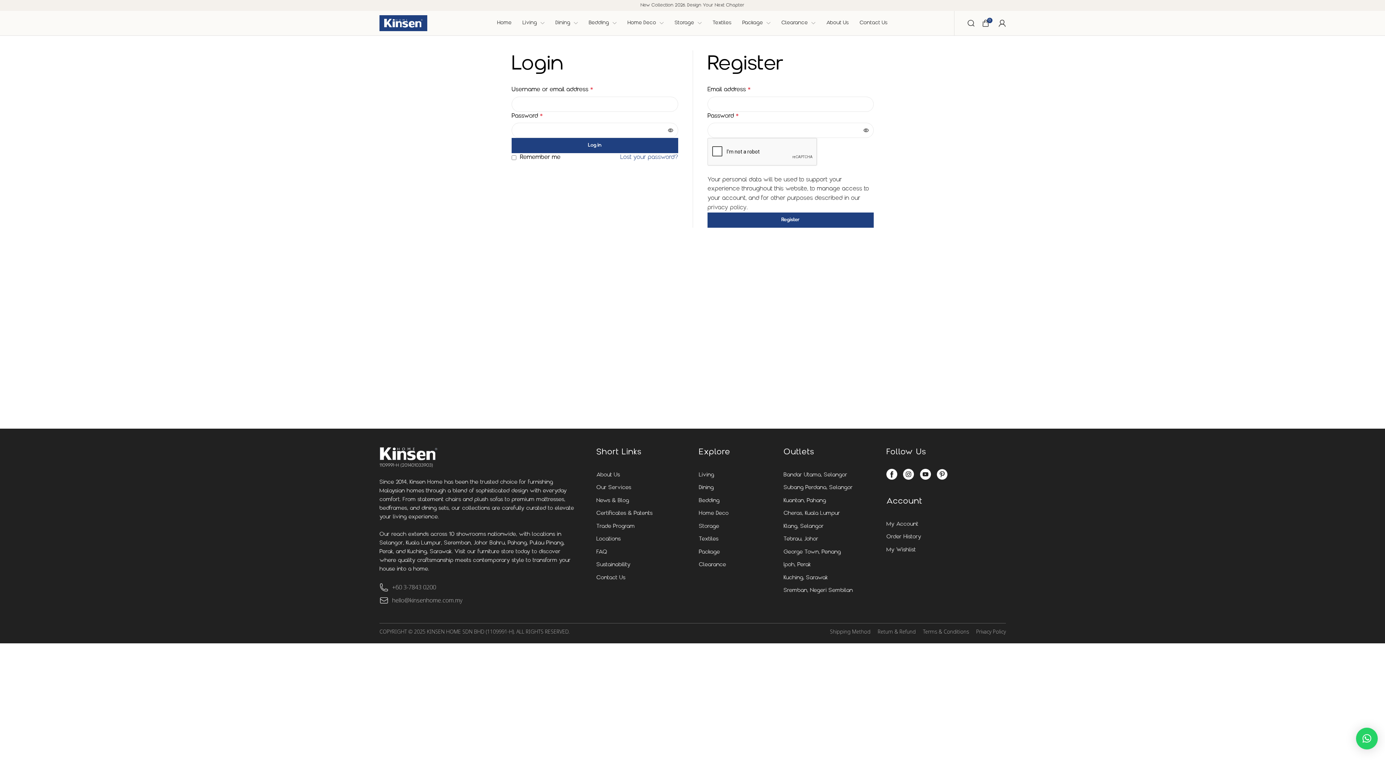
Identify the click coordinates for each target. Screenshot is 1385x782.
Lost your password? (649, 157)
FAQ (601, 552)
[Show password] (670, 130)
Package (709, 552)
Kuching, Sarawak (806, 578)
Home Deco (714, 513)
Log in (594, 145)
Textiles (708, 539)
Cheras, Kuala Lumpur (812, 513)
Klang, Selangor (804, 526)
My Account (902, 524)
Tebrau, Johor (801, 539)
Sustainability (613, 565)
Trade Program (615, 526)
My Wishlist (901, 550)
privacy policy (727, 208)
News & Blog (612, 501)
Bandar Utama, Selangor (815, 475)
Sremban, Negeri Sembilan (818, 590)
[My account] (1002, 23)
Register (790, 220)
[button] (1367, 738)
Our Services (613, 488)
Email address (729, 90)
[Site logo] (403, 23)
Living (706, 475)
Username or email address (552, 90)
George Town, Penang (812, 552)
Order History (903, 537)
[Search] (971, 23)
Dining (706, 488)
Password (527, 116)
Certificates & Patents (624, 513)
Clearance (712, 565)
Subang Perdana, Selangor (818, 488)
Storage (709, 526)
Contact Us (610, 578)
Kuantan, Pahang (805, 501)
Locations (608, 539)
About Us (608, 475)
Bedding (709, 501)
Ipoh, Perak (797, 565)
